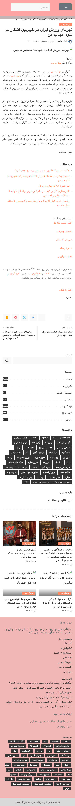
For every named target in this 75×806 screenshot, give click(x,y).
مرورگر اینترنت (49, 472)
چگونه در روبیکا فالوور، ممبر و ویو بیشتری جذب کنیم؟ (42, 170)
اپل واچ (41, 448)
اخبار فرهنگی (65, 248)
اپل (50, 448)
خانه (70, 18)
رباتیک (9, 457)
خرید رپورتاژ (65, 726)
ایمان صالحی (62, 41)
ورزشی (15, 75)
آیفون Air (36, 442)
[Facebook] (33, 317)
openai (45, 438)
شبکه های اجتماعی (15, 462)
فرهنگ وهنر (66, 24)
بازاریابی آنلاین (38, 452)
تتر (27, 452)
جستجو (68, 354)
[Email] (6, 317)
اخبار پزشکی (65, 289)
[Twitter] (24, 317)
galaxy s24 (65, 438)
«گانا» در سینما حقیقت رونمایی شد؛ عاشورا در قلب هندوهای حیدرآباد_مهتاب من (20, 603)
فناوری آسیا (46, 467)
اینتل (18, 448)
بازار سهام (53, 452)
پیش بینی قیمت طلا (41, 482)
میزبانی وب (11, 472)
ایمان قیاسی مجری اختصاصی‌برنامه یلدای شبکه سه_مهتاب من (22, 553)
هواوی (67, 477)
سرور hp (46, 462)
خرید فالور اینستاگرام (60, 500)
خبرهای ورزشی (64, 231)
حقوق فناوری (40, 457)
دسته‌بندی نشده (64, 393)
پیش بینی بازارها (26, 477)
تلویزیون (66, 457)
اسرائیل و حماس (63, 448)
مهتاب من (56, 62)
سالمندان (58, 462)
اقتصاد (47, 273)
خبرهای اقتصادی (64, 239)
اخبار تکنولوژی (65, 256)
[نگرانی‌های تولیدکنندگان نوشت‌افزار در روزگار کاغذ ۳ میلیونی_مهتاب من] (55, 583)
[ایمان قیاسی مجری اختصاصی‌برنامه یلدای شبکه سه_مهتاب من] (19, 533)
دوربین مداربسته (23, 457)
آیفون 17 (48, 442)
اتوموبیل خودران (20, 442)
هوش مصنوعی (54, 477)
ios (54, 438)
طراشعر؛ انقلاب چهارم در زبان (54, 185)
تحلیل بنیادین (16, 452)
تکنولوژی (36, 273)
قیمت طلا (9, 467)
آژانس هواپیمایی (63, 442)
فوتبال (34, 467)
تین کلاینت (54, 457)
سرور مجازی (33, 462)
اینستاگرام (66, 452)
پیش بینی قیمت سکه (62, 482)
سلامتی (68, 399)
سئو (68, 462)
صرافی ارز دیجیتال (62, 467)
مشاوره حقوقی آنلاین (29, 472)
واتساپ (40, 477)
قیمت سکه (22, 467)
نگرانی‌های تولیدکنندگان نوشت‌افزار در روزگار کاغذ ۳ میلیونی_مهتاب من (57, 603)
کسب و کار (66, 413)
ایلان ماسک (29, 448)
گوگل (26, 482)
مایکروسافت (65, 472)
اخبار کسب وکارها (63, 222)
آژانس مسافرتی (20, 438)
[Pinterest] (15, 317)
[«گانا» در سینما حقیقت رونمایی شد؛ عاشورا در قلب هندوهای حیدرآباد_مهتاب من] (19, 583)
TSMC (34, 438)
